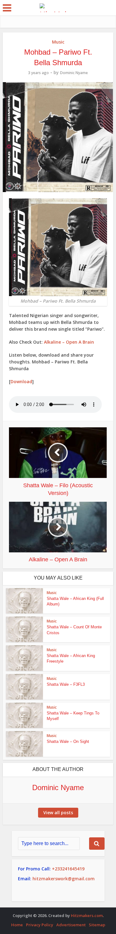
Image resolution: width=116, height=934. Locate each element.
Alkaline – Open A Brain (69, 342)
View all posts (58, 812)
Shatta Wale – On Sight (68, 741)
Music (58, 42)
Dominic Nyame (74, 72)
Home (17, 925)
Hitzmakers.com (87, 915)
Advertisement (71, 925)
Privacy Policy (39, 925)
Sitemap (97, 925)
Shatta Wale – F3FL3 (66, 684)
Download (21, 381)
